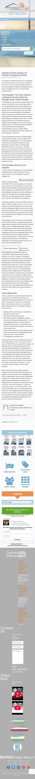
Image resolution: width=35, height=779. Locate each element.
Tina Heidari (10, 77)
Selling (21, 763)
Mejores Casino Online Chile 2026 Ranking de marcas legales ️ (23, 590)
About (15, 763)
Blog (25, 415)
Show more (28, 53)
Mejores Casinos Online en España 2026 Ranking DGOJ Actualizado (23, 567)
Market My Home (9, 472)
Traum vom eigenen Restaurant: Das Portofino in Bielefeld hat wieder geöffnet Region (23, 615)
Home (9, 763)
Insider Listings (9, 486)
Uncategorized (13, 422)
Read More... (21, 583)
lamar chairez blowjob (27, 204)
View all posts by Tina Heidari (13, 415)
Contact (27, 763)
